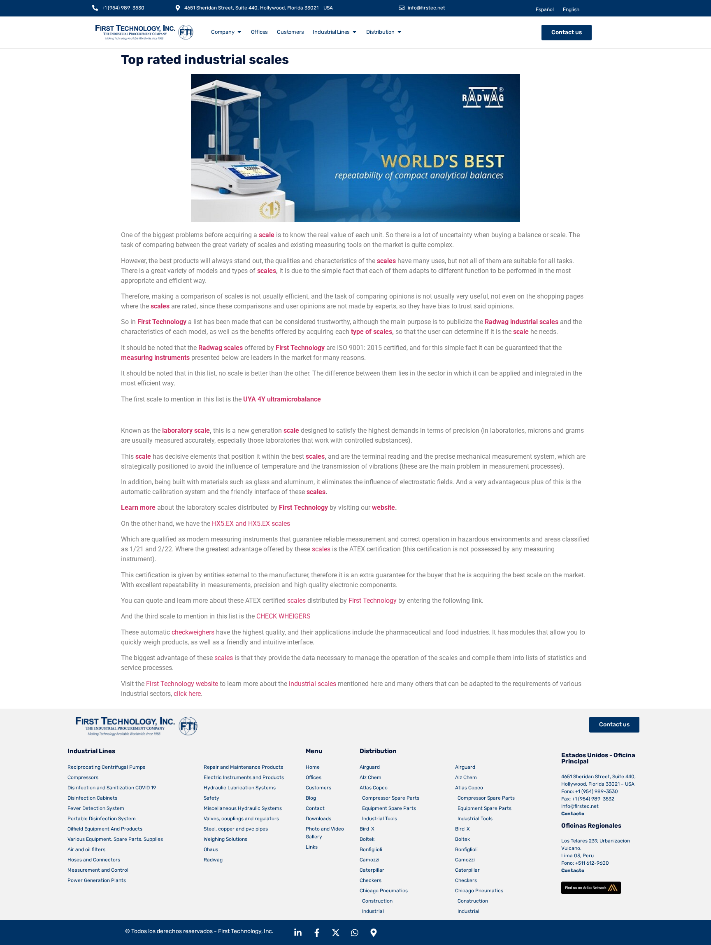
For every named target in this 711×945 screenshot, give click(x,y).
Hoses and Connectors (93, 860)
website (383, 507)
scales (386, 261)
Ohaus (211, 849)
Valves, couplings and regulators (241, 818)
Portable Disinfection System (101, 818)
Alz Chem (370, 777)
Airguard (370, 767)
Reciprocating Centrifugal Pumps (106, 767)
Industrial (372, 911)
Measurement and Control (97, 870)
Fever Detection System (95, 808)
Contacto (572, 814)
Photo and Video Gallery (325, 833)
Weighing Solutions (225, 839)
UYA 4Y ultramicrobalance (282, 399)
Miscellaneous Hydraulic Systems (243, 808)
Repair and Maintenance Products (243, 767)
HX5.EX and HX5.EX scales (251, 523)
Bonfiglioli (371, 849)
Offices (313, 777)
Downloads (318, 818)
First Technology (161, 322)
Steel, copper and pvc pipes (236, 829)
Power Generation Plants (96, 880)
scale (266, 235)
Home (313, 767)
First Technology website (182, 684)
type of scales (371, 332)
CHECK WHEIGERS (283, 616)
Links (312, 847)
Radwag (213, 860)
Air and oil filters (86, 849)
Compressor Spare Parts (389, 798)
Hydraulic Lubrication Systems (240, 788)
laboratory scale (186, 430)
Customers (318, 788)
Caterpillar (372, 870)
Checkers (370, 880)
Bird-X (367, 829)
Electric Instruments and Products (244, 777)
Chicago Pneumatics (384, 891)
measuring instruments (155, 358)
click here (187, 694)
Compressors (82, 777)
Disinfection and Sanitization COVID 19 (111, 788)
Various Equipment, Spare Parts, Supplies (115, 839)
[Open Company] (239, 32)
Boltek (367, 839)
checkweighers (193, 632)
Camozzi (369, 860)
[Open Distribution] (399, 32)
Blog (311, 798)
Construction (376, 901)
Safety (211, 798)
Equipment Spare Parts (388, 808)
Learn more (138, 507)
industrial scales (312, 684)
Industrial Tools (378, 818)
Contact (315, 808)
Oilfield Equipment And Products (104, 829)
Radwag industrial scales (521, 322)
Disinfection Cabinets (92, 798)
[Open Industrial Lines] (354, 32)
